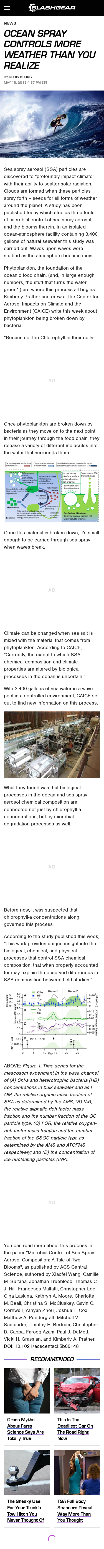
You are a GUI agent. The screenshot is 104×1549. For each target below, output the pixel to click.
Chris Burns (20, 77)
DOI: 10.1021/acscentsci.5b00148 (41, 1346)
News (10, 23)
